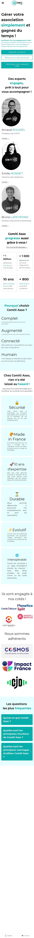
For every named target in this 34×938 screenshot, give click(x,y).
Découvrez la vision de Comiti (17, 58)
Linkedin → (5, 138)
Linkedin (5, 182)
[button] (17, 719)
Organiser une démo (16, 52)
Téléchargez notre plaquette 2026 (17, 65)
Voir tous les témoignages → (17, 247)
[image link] (17, 3)
